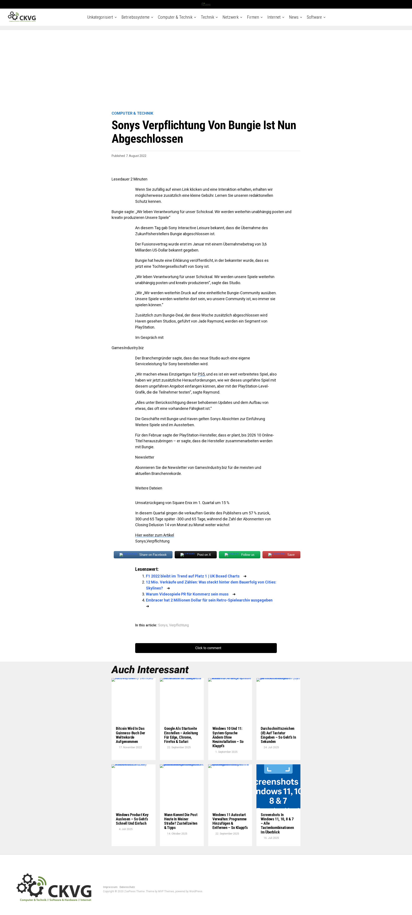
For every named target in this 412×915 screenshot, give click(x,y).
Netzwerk (231, 17)
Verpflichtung (179, 625)
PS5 (201, 374)
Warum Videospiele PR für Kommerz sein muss (187, 594)
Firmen (253, 17)
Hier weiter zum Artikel (154, 535)
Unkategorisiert (100, 17)
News (293, 17)
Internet (274, 17)
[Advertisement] (206, 71)
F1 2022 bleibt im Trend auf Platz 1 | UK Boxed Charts (192, 576)
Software (314, 17)
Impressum (110, 887)
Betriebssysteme (135, 17)
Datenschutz (127, 887)
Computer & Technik (175, 17)
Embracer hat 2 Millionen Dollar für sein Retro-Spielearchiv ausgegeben (209, 600)
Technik (207, 17)
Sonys (163, 625)
